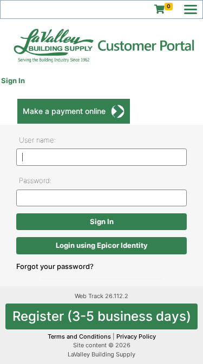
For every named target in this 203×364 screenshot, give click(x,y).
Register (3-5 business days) (101, 316)
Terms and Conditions (80, 336)
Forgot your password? (55, 266)
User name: (37, 140)
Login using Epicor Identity (102, 245)
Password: (35, 180)
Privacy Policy (136, 336)
